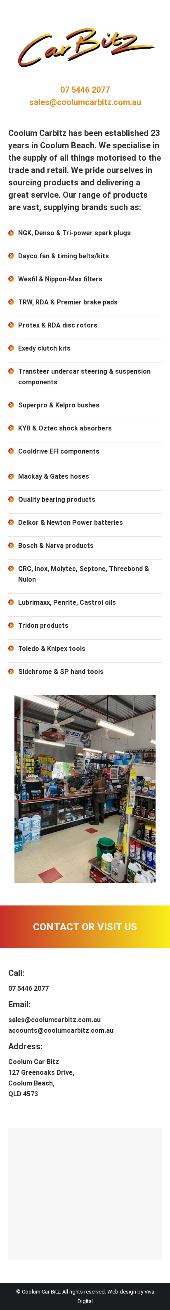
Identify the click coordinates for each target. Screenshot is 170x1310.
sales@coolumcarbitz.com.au (85, 102)
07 (64, 90)
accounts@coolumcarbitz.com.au (60, 1030)
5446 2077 (89, 90)
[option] (85, 789)
